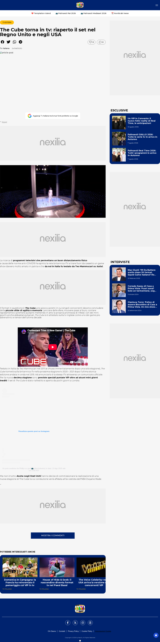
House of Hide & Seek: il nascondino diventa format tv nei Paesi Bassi (57, 582)
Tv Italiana (4, 48)
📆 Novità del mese (120, 13)
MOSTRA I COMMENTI (52, 535)
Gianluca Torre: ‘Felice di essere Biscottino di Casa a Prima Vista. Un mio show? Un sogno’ (142, 304)
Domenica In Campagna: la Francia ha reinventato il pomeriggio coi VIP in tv (20, 582)
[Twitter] (74, 621)
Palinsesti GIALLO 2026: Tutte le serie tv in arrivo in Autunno (142, 136)
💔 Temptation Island (41, 13)
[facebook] (2, 44)
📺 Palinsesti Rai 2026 (66, 13)
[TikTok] (89, 621)
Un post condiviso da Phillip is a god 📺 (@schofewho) (23, 468)
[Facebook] (66, 621)
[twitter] (8, 44)
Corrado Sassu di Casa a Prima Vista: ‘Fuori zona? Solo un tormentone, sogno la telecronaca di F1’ (142, 288)
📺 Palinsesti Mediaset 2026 (93, 13)
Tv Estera (6, 22)
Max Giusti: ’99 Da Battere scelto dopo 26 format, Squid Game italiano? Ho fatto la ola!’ (142, 272)
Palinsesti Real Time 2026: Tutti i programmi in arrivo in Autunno (142, 153)
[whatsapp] (14, 44)
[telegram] (20, 44)
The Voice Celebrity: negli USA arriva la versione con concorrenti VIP (94, 582)
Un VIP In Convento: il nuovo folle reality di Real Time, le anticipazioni (142, 120)
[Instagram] (81, 621)
